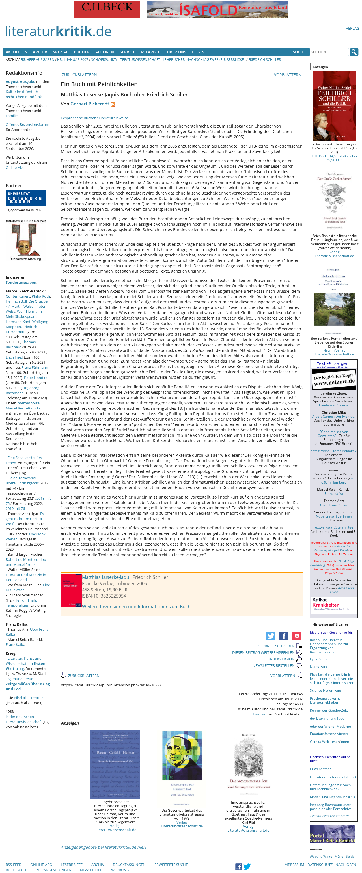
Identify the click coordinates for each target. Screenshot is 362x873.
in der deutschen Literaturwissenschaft (24, 719)
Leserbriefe (72, 864)
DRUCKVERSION (281, 658)
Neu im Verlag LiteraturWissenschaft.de (334, 352)
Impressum (293, 864)
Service (127, 52)
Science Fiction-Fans (326, 690)
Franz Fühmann (34, 367)
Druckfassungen (129, 864)
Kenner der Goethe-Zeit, (329, 710)
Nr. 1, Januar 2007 (72, 59)
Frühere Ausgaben (37, 59)
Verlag (352, 28)
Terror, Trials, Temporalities (21, 603)
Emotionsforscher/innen (329, 733)
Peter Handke (35, 377)
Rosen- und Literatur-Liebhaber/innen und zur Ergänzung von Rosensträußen (329, 645)
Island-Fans (319, 666)
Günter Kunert (18, 296)
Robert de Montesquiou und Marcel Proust (26, 562)
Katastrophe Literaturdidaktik (333, 451)
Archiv (40, 52)
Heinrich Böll (16, 301)
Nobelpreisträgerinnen (334, 516)
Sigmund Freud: (28, 683)
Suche (299, 52)
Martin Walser (23, 306)
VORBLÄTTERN (288, 74)
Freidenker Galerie (333, 405)
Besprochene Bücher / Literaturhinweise (94, 117)
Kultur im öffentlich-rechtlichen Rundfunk (24, 94)
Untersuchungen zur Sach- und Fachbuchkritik (331, 787)
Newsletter (91, 869)
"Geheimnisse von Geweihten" (333, 433)
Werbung (120, 869)
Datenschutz (320, 864)
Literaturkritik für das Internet (333, 777)
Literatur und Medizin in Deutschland (26, 577)
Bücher (82, 52)
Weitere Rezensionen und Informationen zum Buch (136, 606)
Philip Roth (41, 296)
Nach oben (345, 864)
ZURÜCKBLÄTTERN (79, 74)
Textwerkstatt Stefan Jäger (334, 527)
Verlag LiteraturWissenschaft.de (115, 827)
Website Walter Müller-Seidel (332, 856)
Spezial (60, 52)
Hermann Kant (18, 321)
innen (344, 741)
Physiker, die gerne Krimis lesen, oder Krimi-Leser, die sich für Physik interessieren (332, 678)
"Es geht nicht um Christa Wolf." (25, 518)
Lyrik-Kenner (320, 659)
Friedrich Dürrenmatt (21, 329)
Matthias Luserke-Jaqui (106, 577)
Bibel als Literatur (28, 697)
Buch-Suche (17, 869)
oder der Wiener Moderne (330, 726)
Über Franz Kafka (333, 505)
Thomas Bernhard (21, 344)
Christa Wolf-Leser (324, 741)
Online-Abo (15, 167)
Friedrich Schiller (264, 59)
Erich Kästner (320, 768)
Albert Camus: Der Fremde (333, 416)
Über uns (176, 52)
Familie (12, 115)
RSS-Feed (13, 864)
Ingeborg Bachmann (22, 390)
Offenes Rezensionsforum (27, 124)
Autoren (104, 52)
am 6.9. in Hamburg (338, 480)
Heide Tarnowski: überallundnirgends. (23, 480)
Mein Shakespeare (21, 316)
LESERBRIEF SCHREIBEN (275, 645)
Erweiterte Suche (171, 864)
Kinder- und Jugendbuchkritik (332, 796)
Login (198, 52)
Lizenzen (260, 714)
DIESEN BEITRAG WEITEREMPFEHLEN (263, 652)
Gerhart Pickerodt (89, 104)
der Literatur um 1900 (327, 718)
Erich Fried (14, 357)
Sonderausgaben (21, 282)
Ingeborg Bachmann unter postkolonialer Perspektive (331, 806)
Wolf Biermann (29, 311)
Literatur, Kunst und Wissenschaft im (26, 663)
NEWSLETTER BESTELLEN (274, 665)
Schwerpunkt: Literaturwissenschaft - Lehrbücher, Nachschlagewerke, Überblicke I (168, 59)
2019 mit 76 (15, 508)
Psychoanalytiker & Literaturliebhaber (325, 700)
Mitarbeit (151, 52)
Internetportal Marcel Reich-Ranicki (23, 405)
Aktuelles (16, 52)
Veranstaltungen (54, 869)
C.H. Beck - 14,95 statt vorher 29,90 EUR (334, 158)
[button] (270, 636)
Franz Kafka (15, 644)
